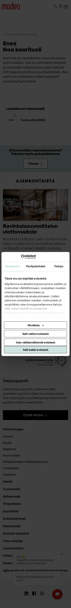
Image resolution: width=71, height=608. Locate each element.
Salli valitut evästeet (35, 334)
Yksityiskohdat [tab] (35, 266)
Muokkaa (34, 325)
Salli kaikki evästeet (35, 350)
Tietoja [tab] (58, 266)
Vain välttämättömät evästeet (35, 342)
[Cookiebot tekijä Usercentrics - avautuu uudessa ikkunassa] (20, 256)
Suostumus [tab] (12, 266)
